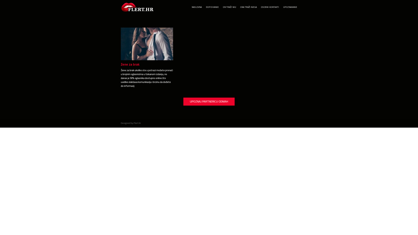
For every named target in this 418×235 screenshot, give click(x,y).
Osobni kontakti (270, 7)
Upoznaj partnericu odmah (209, 101)
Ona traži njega (248, 7)
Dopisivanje (212, 7)
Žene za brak (130, 64)
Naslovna (197, 7)
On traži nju (229, 7)
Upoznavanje (290, 7)
